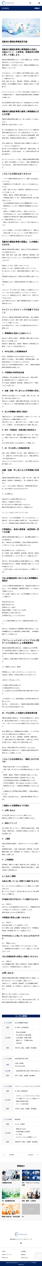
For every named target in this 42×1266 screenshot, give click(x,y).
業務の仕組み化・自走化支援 (11, 1216)
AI (22, 1216)
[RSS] (21, 1243)
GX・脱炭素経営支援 (8, 1201)
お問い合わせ (24, 1257)
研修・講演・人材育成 (29, 1201)
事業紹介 (23, 1254)
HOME (3, 1251)
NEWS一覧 (5, 1257)
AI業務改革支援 (7, 1183)
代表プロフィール (6, 1254)
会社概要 (23, 1251)
